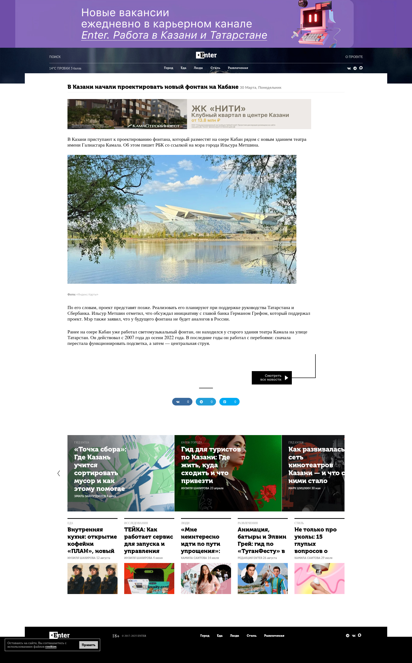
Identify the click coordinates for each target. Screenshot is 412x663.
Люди (198, 68)
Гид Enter (81, 442)
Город (168, 68)
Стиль (215, 68)
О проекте (354, 57)
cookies (51, 646)
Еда (183, 68)
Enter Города (191, 442)
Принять (89, 645)
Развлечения (238, 68)
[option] (121, 473)
